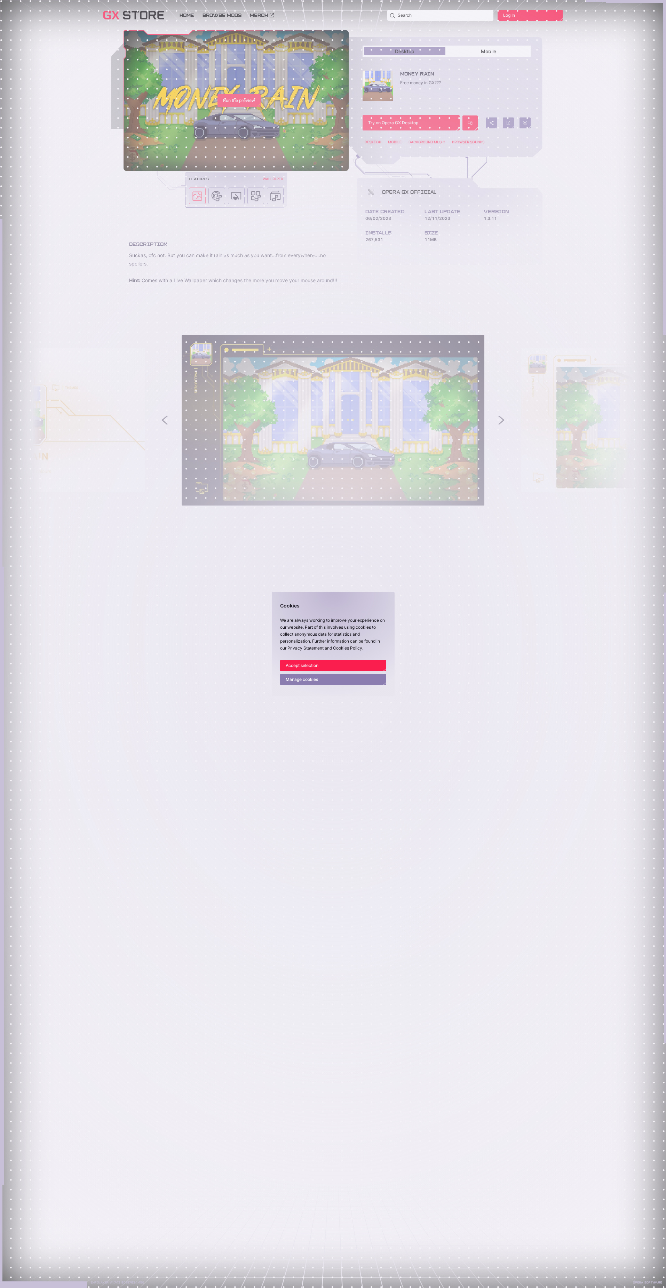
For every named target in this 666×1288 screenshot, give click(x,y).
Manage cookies (302, 679)
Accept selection (302, 665)
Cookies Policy (347, 648)
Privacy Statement (305, 648)
